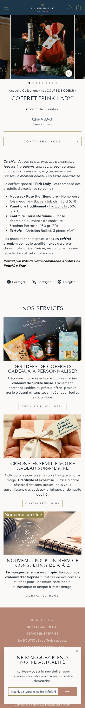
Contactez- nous (42, 141)
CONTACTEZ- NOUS (42, 503)
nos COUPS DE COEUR (57, 90)
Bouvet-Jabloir (46, 201)
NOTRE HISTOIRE (42, 620)
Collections (30, 90)
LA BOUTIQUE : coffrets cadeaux (42, 640)
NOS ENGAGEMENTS (42, 627)
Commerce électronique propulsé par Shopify (42, 704)
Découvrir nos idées (42, 406)
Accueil (14, 90)
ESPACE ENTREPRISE (42, 634)
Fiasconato (58, 206)
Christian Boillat (38, 230)
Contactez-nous (42, 595)
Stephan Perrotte (24, 225)
